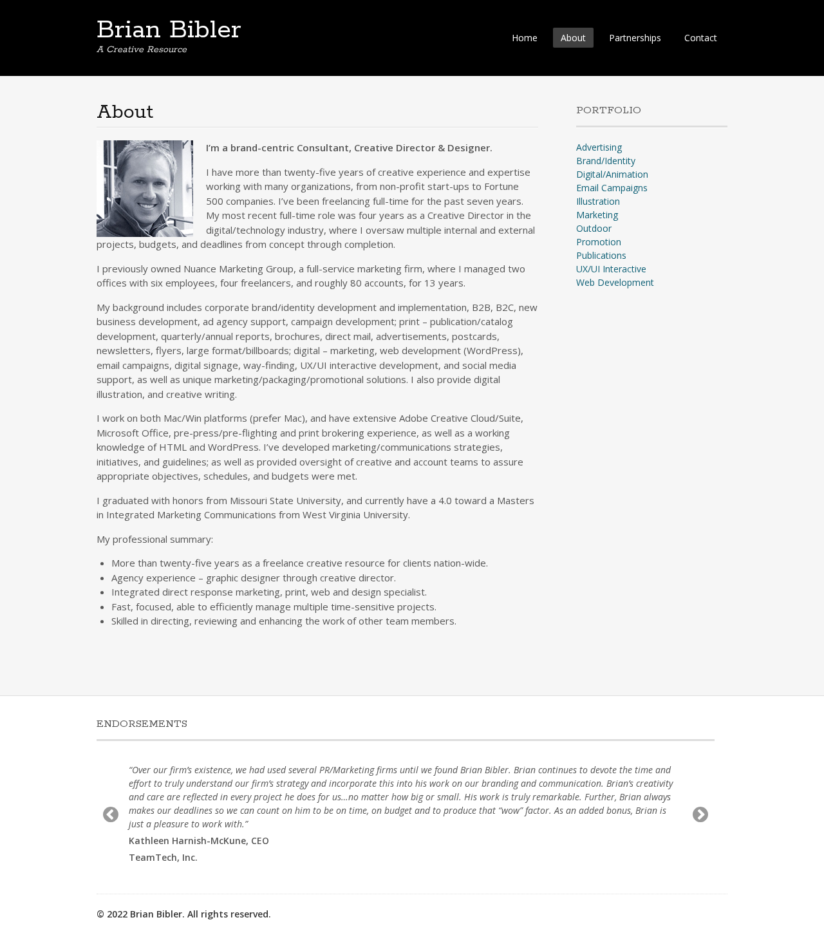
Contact (700, 38)
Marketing (597, 215)
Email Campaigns (612, 188)
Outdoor (594, 228)
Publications (601, 255)
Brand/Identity (605, 161)
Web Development (615, 282)
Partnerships (635, 38)
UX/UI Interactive (611, 269)
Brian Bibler (169, 30)
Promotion (598, 242)
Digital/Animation (612, 174)
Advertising (599, 147)
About (573, 38)
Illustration (598, 201)
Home (525, 38)
